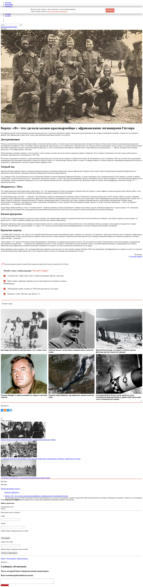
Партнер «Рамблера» (12, 492)
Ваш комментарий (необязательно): (17, 575)
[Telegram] (11, 410)
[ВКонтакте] (2, 410)
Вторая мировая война (9, 27)
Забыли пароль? (22, 558)
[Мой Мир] (8, 410)
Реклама (8, 14)
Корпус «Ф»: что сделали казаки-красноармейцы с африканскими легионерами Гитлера (36, 496)
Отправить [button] (5, 585)
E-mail (3, 523)
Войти (3, 558)
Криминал (8, 6)
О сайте (8, 16)
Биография (9, 4)
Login (3, 516)
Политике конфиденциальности (58, 11)
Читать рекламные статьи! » (11, 489)
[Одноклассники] (5, 410)
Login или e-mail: (7, 542)
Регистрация (11, 558)
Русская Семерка (136, 256)
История (8, 2)
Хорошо (110, 10)
